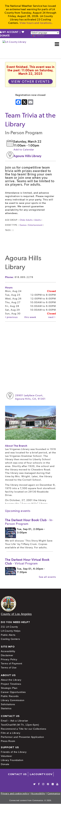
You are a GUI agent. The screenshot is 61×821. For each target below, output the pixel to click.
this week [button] (30, 317)
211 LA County (9, 626)
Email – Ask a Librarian (14, 720)
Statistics (6, 708)
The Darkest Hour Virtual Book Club (27, 561)
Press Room (8, 741)
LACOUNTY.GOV (41, 774)
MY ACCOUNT (10, 32)
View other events (30, 81)
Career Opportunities (13, 692)
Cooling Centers (10, 639)
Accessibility (8, 651)
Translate (40, 36)
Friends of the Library (13, 752)
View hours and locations (36, 22)
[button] (57, 44)
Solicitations (8, 704)
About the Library (11, 679)
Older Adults (26, 220)
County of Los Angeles (16, 614)
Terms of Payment (11, 663)
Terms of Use (8, 667)
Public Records (10, 696)
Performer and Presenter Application (22, 737)
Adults (37, 220)
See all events (47, 576)
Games (23, 225)
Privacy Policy (9, 659)
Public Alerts (8, 635)
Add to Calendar (24, 149)
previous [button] (12, 317)
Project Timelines (11, 684)
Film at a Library (10, 733)
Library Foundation (12, 760)
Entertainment (35, 225)
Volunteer (6, 756)
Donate (5, 764)
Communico (53, 793)
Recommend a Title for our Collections (23, 728)
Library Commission (12, 700)
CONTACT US (17, 774)
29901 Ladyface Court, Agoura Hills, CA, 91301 (30, 397)
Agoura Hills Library (28, 156)
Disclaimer (7, 655)
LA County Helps (11, 630)
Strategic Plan (9, 688)
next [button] (51, 317)
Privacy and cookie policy (15, 793)
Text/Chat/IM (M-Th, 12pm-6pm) (20, 724)
